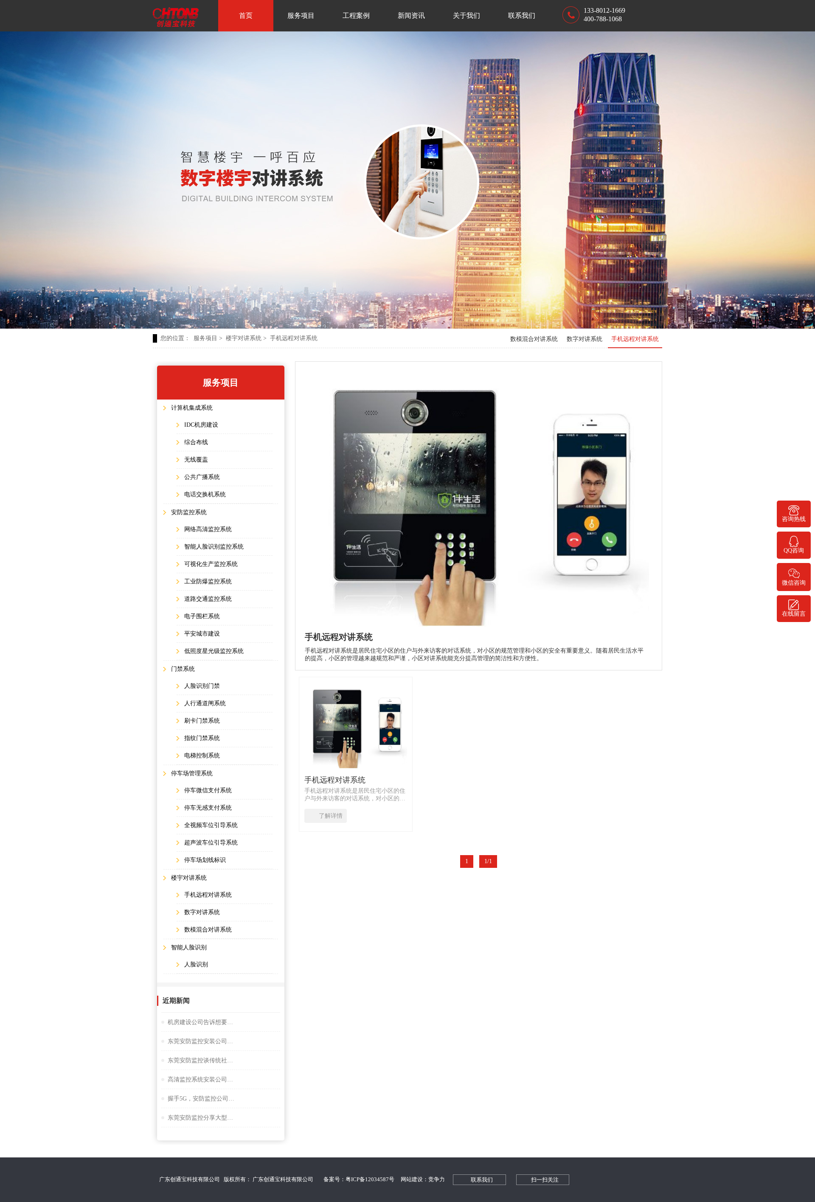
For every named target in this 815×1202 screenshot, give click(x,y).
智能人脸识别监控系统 (214, 546)
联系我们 (521, 15)
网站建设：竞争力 (423, 1179)
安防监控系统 (189, 512)
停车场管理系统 (192, 773)
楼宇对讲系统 (246, 338)
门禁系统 (183, 669)
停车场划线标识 (205, 860)
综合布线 (196, 442)
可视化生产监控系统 (211, 564)
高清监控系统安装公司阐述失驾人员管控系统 (202, 1079)
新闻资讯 (411, 15)
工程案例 (356, 15)
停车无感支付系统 (208, 808)
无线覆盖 (196, 459)
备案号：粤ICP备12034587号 (358, 1179)
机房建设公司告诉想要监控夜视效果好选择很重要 (202, 1022)
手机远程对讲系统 (294, 338)
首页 (246, 15)
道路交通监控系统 (208, 599)
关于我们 (466, 15)
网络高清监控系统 (208, 529)
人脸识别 (196, 964)
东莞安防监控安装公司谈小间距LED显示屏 (202, 1041)
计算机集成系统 (192, 408)
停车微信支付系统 (208, 790)
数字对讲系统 (584, 339)
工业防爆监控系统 (208, 581)
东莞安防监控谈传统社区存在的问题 (202, 1060)
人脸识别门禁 (202, 686)
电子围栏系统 (202, 616)
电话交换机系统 (205, 494)
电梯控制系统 (202, 755)
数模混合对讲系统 (534, 339)
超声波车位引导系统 (211, 842)
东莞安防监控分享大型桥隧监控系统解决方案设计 (202, 1118)
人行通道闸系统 (205, 703)
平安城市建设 (202, 634)
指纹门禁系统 (202, 738)
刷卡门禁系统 (202, 721)
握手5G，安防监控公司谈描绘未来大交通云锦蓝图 (202, 1098)
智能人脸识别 (189, 947)
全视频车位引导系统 (211, 825)
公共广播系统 (202, 477)
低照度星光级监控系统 (214, 651)
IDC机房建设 (201, 425)
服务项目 (301, 15)
